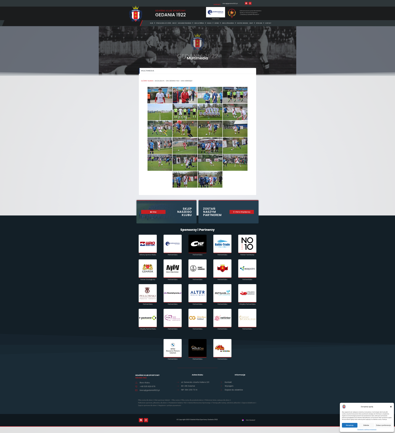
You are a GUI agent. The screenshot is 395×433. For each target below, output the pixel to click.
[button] (391, 407)
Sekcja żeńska (199, 23)
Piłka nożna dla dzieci (145, 400)
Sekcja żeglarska (228, 23)
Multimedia (197, 58)
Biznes (217, 23)
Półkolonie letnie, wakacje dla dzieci (217, 400)
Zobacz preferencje (383, 425)
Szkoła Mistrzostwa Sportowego (199, 403)
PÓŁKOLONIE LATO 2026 (163, 23)
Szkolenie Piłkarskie (184, 23)
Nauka (209, 23)
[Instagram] (250, 3)
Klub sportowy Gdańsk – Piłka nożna (167, 400)
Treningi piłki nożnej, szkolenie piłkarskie (226, 403)
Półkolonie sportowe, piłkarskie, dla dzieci (152, 403)
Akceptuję (349, 425)
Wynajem (259, 23)
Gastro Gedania (242, 23)
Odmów (366, 425)
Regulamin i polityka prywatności (366, 429)
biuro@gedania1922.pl (230, 3)
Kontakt (268, 23)
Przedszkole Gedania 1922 (178, 403)
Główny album (147, 81)
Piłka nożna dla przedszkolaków (192, 400)
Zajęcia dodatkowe (248, 403)
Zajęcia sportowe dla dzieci (147, 405)
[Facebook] (246, 3)
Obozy (174, 23)
